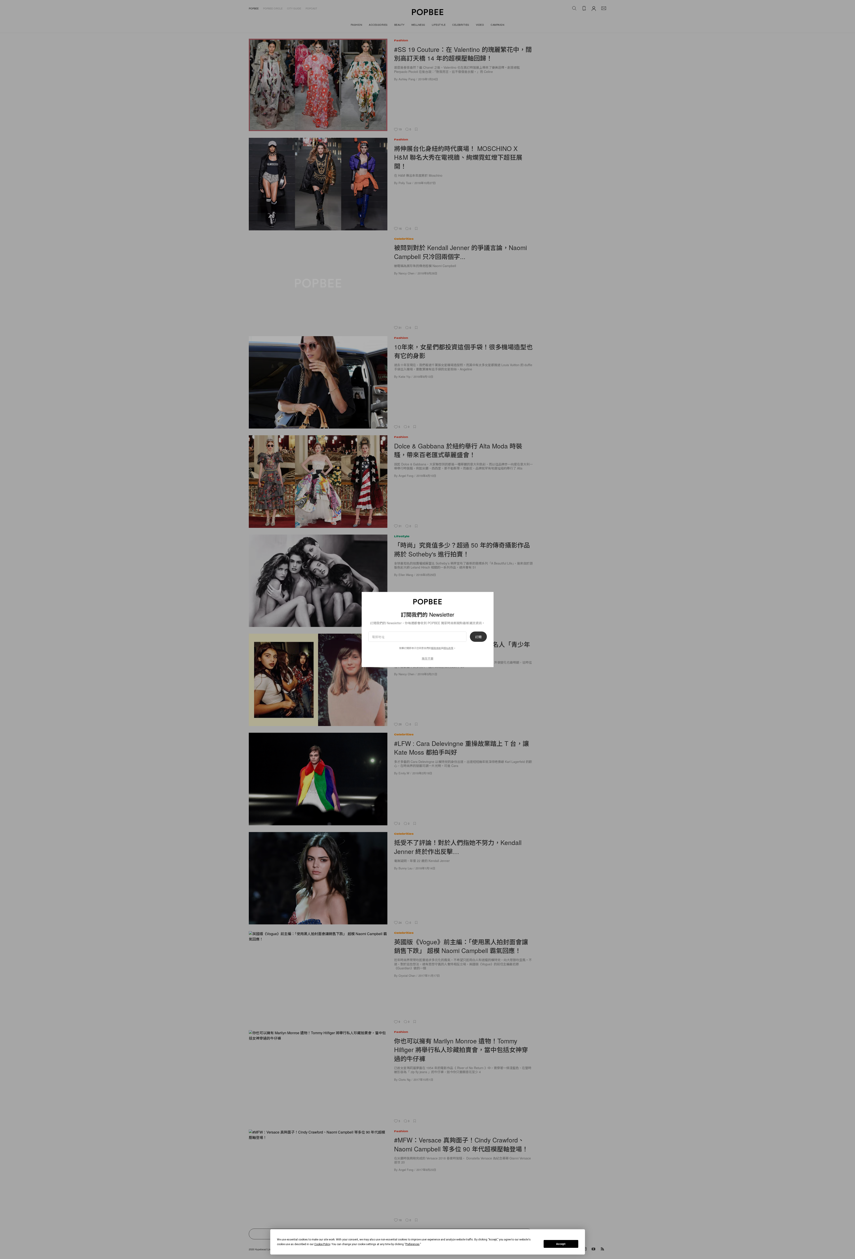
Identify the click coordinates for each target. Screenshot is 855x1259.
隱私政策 (448, 648)
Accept (561, 1244)
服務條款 (436, 648)
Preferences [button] (412, 1244)
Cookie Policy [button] (322, 1244)
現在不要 (427, 658)
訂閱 (478, 636)
